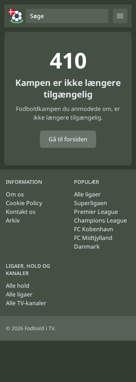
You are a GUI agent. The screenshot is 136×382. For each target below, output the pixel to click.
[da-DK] (16, 16)
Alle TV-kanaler (26, 303)
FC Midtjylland (93, 238)
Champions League (100, 220)
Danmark (87, 246)
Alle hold (17, 286)
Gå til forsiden (68, 139)
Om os (15, 194)
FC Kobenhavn (93, 229)
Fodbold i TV (39, 328)
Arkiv (13, 220)
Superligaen (90, 203)
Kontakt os (21, 212)
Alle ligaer (87, 194)
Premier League (96, 212)
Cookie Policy (24, 203)
